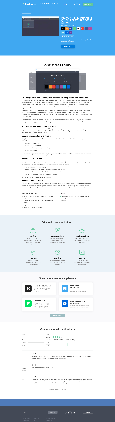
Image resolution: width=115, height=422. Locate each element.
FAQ (35, 420)
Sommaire (24, 13)
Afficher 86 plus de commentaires (57, 389)
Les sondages (25, 420)
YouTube (80, 4)
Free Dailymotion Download (77, 302)
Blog (41, 5)
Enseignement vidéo (68, 36)
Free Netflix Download (75, 286)
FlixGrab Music (40, 301)
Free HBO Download (42, 286)
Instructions (88, 4)
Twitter (74, 4)
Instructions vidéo (26, 418)
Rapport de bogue (50, 418)
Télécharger (67, 46)
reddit (77, 4)
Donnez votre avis (60, 344)
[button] (22, 82)
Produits (29, 13)
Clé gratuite (37, 418)
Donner (88, 412)
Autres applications (57, 315)
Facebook (72, 4)
